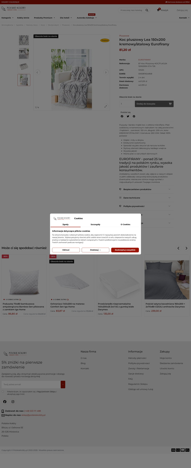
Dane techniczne (131, 198)
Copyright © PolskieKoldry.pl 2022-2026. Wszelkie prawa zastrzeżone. (33, 450)
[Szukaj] (147, 10)
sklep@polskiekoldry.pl (33, 415)
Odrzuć (65, 250)
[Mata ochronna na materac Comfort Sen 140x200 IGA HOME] (71, 277)
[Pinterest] (134, 116)
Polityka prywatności (133, 206)
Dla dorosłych (53, 25)
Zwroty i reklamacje (133, 223)
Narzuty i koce (32, 25)
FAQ (130, 379)
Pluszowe (66, 25)
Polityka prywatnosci (139, 363)
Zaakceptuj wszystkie (125, 250)
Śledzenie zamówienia (171, 363)
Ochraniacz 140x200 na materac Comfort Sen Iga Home (67, 305)
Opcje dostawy (136, 373)
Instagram (13, 401)
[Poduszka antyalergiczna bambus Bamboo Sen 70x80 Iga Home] (24, 277)
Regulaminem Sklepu (46, 391)
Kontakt (85, 368)
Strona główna (7, 25)
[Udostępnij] (122, 116)
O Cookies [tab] (125, 224)
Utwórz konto (167, 368)
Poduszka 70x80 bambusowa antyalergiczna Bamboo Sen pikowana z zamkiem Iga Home (23, 307)
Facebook (5, 401)
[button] (143, 353)
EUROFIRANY (144, 60)
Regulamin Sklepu (138, 384)
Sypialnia (19, 25)
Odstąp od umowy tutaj (140, 389)
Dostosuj (94, 250)
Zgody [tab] (65, 224)
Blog (83, 363)
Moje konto (166, 358)
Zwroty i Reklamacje (138, 368)
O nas (84, 358)
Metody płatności (137, 358)
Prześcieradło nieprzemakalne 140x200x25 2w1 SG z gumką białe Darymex (116, 307)
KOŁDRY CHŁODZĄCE (10, 2)
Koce (43, 25)
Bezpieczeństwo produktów (137, 189)
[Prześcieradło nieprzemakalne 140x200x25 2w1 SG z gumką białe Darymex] (119, 277)
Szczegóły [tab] (95, 224)
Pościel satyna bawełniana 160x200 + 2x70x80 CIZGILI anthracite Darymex (165, 305)
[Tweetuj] (128, 116)
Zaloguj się (165, 373)
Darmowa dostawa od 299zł (178, 2)
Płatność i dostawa (132, 214)
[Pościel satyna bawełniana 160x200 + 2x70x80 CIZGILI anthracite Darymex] (167, 277)
